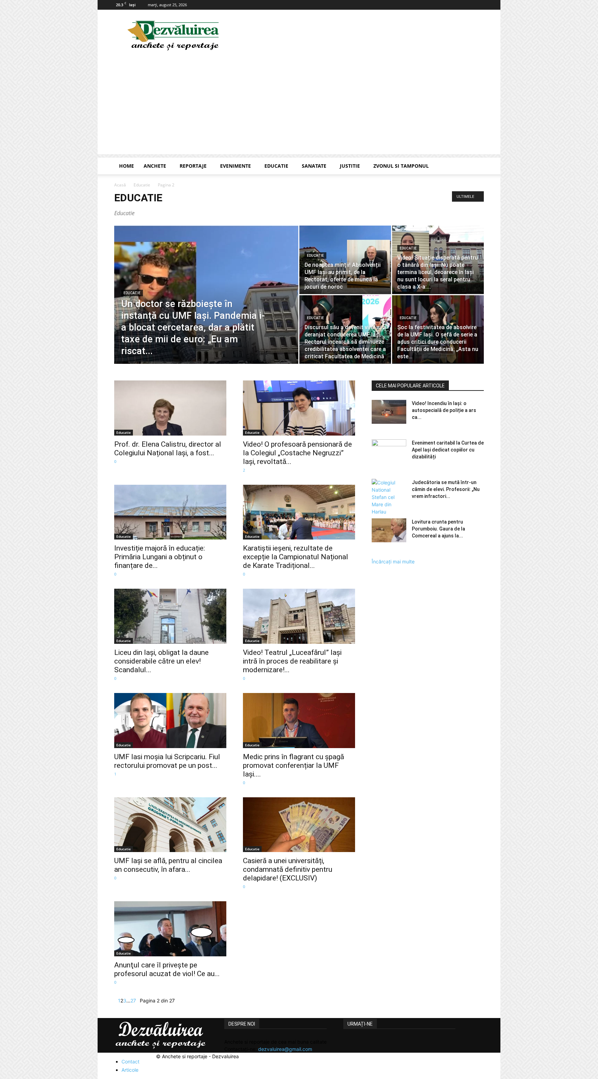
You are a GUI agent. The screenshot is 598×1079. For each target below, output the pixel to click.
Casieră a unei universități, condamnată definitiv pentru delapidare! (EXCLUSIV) (287, 869)
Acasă (120, 185)
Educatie (276, 166)
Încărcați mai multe (393, 561)
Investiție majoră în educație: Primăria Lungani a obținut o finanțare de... (159, 557)
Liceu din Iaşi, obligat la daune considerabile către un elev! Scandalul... (161, 661)
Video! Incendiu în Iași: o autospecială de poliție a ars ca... (444, 410)
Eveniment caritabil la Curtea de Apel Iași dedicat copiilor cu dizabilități (448, 449)
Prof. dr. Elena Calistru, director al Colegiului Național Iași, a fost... (167, 448)
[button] (475, 166)
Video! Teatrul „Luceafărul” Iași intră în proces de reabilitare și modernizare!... (292, 661)
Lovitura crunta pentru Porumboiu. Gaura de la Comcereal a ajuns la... (438, 528)
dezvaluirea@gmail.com (285, 1049)
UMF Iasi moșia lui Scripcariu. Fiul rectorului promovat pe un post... (167, 761)
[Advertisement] (299, 105)
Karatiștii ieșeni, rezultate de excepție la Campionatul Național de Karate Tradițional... (295, 557)
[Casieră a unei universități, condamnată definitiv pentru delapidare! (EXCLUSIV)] (299, 824)
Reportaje (193, 166)
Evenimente (235, 166)
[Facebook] (478, 5)
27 (133, 1000)
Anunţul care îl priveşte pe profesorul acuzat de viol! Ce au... (167, 969)
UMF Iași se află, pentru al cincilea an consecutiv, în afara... (168, 865)
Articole (129, 1070)
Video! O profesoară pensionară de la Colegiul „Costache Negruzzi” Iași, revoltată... (297, 453)
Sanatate (314, 166)
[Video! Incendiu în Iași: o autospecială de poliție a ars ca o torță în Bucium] (389, 412)
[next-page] (138, 1000)
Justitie (350, 166)
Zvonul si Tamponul (401, 166)
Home (126, 166)
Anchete (155, 166)
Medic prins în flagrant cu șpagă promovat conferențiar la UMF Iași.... (293, 765)
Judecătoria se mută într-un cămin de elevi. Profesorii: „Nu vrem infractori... (446, 489)
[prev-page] (116, 1000)
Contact (130, 1061)
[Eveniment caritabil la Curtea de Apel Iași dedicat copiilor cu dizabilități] (389, 451)
